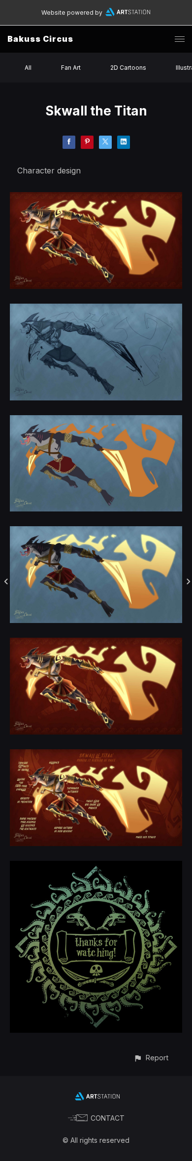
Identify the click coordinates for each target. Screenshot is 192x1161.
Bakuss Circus (40, 39)
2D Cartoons (128, 67)
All (28, 67)
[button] (150, 1058)
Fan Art (71, 67)
